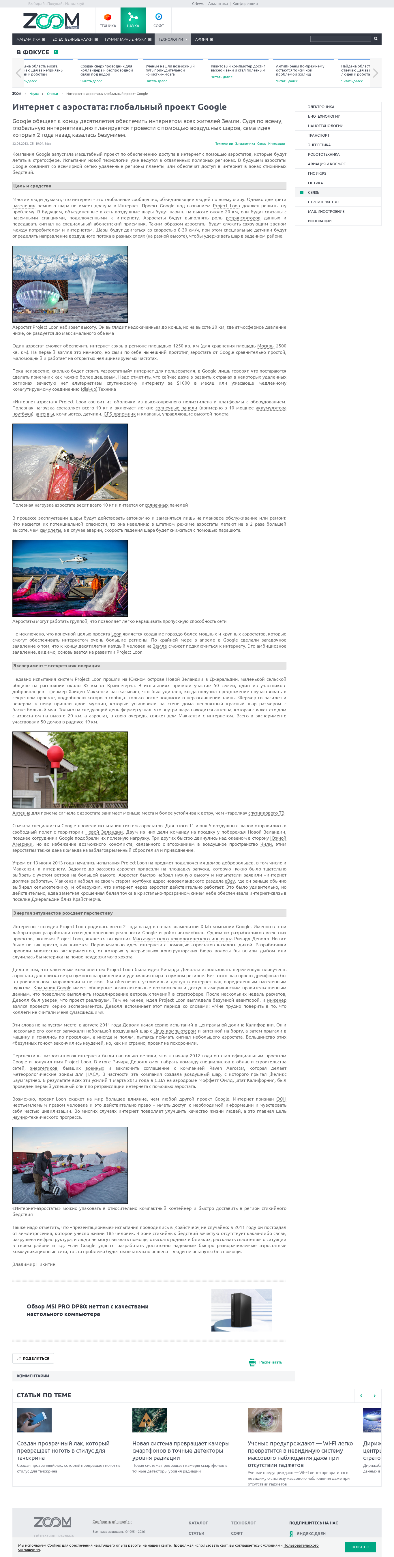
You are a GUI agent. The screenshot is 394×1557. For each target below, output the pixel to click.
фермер (58, 691)
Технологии (171, 39)
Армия (201, 39)
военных (94, 1068)
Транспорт (318, 135)
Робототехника (324, 154)
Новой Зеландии (104, 831)
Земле (160, 645)
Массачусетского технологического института (183, 938)
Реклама (66, 1536)
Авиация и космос (327, 164)
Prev (18, 73)
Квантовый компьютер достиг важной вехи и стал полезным (238, 71)
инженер (276, 1000)
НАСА (92, 1074)
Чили (266, 844)
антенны (45, 413)
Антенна (21, 812)
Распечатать (270, 1362)
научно (19, 1117)
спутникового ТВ (266, 812)
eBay (230, 880)
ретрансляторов (243, 217)
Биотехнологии (324, 116)
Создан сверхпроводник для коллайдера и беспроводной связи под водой (106, 73)
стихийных (164, 1233)
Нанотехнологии (325, 126)
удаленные (111, 166)
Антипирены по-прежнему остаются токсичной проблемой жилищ (300, 73)
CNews (198, 3)
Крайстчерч (187, 1227)
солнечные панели (176, 407)
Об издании (44, 1536)
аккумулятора (271, 407)
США (160, 1080)
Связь (261, 143)
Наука (133, 26)
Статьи (52, 93)
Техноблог (243, 1523)
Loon (116, 633)
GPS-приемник (120, 413)
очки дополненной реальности (106, 932)
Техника (108, 26)
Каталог (198, 1523)
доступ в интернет (191, 981)
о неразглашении (201, 697)
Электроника (245, 143)
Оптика (315, 183)
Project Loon (226, 205)
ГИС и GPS (317, 173)
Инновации (276, 143)
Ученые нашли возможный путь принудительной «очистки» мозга (170, 73)
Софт (158, 26)
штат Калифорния (255, 1080)
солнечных (156, 504)
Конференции (245, 3)
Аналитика (218, 3)
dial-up (89, 389)
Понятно (360, 1547)
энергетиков (43, 1068)
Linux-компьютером (174, 1030)
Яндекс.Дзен (311, 1533)
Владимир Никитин (33, 1264)
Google (88, 1245)
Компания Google (52, 987)
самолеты (50, 530)
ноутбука (22, 413)
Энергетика (319, 145)
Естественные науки (72, 39)
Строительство (323, 202)
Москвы (266, 345)
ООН (281, 1098)
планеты (155, 166)
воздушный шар (202, 1074)
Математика (28, 39)
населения (23, 205)
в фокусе (33, 52)
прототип (179, 352)
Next (376, 73)
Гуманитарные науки (125, 39)
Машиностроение (326, 211)
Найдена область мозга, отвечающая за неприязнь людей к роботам (39, 73)
